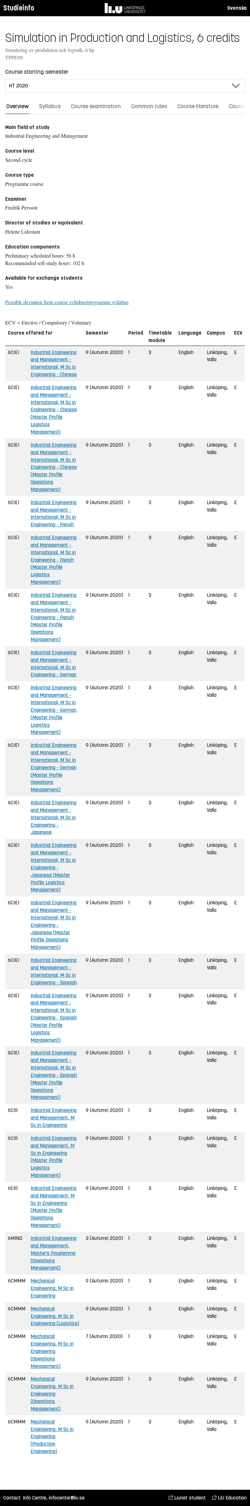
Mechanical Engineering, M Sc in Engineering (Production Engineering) (52, 1436)
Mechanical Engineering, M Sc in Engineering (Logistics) (55, 1316)
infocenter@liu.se (67, 1498)
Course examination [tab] (96, 106)
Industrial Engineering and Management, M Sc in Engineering (53, 1117)
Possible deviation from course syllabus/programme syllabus (67, 302)
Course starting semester (36, 71)
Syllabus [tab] (50, 106)
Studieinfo (18, 8)
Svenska (237, 8)
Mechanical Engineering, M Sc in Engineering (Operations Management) (52, 1351)
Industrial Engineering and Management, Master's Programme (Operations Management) (53, 1253)
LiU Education (231, 1498)
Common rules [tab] (149, 106)
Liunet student (189, 1498)
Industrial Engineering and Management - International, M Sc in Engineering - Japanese (53, 817)
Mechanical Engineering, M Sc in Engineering (52, 1288)
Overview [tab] (17, 106)
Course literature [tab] (197, 106)
